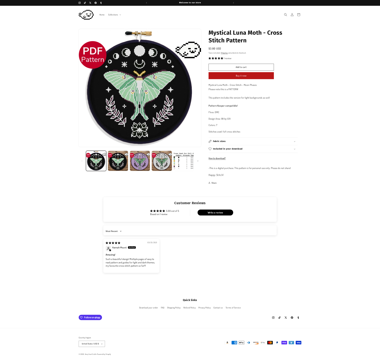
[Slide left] (82, 161)
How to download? (217, 158)
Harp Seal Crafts (90, 354)
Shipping (224, 53)
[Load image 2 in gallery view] (118, 161)
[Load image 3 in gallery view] (140, 161)
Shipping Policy (174, 307)
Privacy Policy (204, 307)
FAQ (162, 307)
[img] (113, 242)
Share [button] (214, 183)
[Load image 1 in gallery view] (96, 161)
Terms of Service (233, 307)
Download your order (148, 307)
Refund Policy (189, 307)
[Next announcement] (233, 3)
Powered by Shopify (104, 354)
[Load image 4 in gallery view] (162, 161)
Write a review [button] (215, 212)
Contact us (218, 307)
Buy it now (241, 75)
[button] (114, 15)
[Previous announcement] (146, 3)
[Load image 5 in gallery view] (184, 161)
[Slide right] (198, 161)
